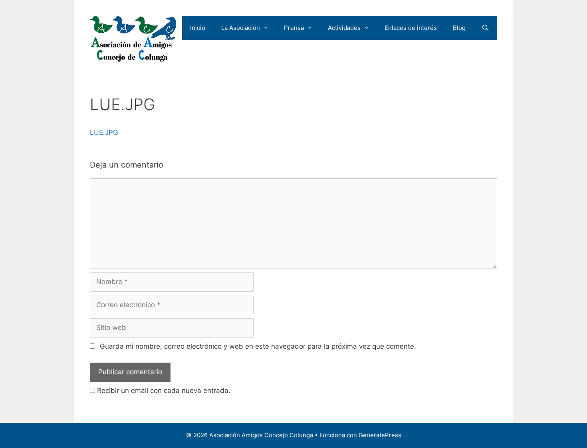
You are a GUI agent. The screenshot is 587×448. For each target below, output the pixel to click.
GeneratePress (380, 435)
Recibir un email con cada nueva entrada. (163, 391)
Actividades (344, 28)
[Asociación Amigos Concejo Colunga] (133, 39)
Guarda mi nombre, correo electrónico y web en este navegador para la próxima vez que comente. (258, 346)
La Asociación (240, 28)
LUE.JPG (104, 132)
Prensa (294, 28)
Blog (459, 28)
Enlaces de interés (411, 28)
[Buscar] (485, 28)
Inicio (197, 28)
